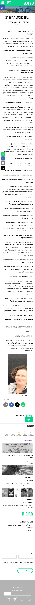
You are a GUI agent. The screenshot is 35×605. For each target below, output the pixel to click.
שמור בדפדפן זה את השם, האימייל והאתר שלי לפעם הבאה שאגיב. (18, 563)
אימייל (13, 553)
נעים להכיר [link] (17, 22)
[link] (2, 7)
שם (31, 553)
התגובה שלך (28, 530)
